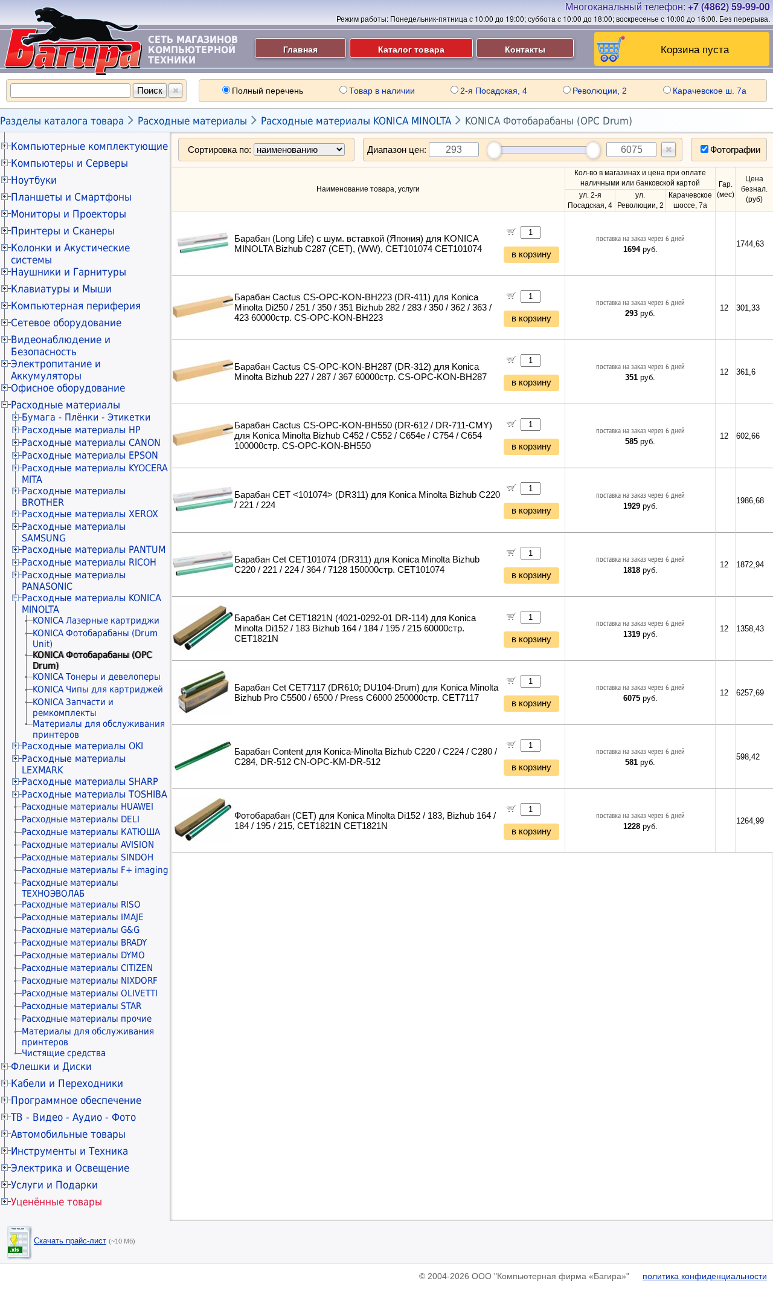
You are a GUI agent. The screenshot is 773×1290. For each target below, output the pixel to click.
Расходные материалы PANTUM (93, 549)
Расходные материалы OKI (82, 746)
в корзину (531, 254)
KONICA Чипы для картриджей (98, 689)
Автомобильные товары (68, 1134)
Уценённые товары (56, 1202)
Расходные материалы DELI (81, 819)
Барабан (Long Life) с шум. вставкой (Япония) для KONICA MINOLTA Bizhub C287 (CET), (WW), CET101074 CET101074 (358, 244)
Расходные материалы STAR (81, 1006)
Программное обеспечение (76, 1100)
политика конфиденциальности (705, 1276)
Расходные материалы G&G (81, 929)
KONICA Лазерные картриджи (96, 620)
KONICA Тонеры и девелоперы (97, 676)
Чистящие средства (64, 1053)
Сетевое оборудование (66, 323)
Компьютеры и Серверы (69, 163)
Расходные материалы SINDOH (87, 857)
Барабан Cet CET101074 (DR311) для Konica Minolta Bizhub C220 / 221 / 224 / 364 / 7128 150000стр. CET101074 (357, 565)
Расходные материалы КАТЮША (91, 832)
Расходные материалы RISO (81, 904)
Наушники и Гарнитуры (68, 272)
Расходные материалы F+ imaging (95, 870)
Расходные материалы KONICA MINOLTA (356, 121)
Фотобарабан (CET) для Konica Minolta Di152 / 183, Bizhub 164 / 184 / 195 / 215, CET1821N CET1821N (365, 821)
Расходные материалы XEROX (90, 514)
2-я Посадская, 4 (493, 90)
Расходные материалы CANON (91, 442)
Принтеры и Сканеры (63, 231)
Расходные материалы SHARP (90, 781)
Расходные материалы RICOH (89, 562)
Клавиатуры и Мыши (61, 289)
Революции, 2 (600, 90)
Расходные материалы (192, 121)
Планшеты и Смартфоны (71, 197)
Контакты (525, 49)
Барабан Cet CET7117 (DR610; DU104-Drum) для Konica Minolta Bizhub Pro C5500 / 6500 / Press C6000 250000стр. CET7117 (366, 693)
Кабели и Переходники (67, 1083)
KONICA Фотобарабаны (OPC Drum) (548, 121)
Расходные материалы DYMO (83, 955)
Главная (300, 49)
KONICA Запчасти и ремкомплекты (73, 707)
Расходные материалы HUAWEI (87, 806)
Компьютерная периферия (76, 306)
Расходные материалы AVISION (88, 844)
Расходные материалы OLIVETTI (90, 993)
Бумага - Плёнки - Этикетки (86, 417)
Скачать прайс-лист (70, 1240)
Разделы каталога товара (62, 121)
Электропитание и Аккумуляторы (56, 370)
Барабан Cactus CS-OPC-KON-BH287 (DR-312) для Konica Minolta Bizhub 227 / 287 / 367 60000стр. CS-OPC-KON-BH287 (360, 372)
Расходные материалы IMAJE (83, 917)
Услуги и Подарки (54, 1185)
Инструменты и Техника (69, 1151)
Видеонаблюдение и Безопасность (61, 346)
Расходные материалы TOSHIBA (94, 794)
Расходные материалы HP (81, 430)
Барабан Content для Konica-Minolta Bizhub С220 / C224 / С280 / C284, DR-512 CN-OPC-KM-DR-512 (365, 757)
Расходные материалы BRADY (84, 942)
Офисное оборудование (68, 388)
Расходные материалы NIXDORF (90, 980)
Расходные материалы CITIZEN (87, 968)
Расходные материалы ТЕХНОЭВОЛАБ (70, 888)
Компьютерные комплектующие (89, 146)
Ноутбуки (34, 180)
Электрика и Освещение (70, 1168)
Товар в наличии (382, 90)
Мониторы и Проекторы (68, 214)
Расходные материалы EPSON (90, 455)
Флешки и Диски (51, 1066)
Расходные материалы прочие (87, 1018)
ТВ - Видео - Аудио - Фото (73, 1117)
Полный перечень (267, 90)
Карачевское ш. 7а (709, 90)
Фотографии (735, 149)
